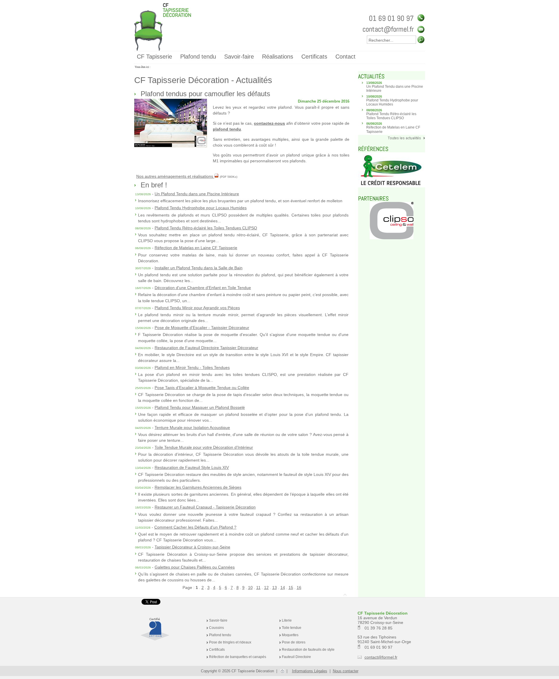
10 (250, 587)
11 (258, 587)
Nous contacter (345, 671)
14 (282, 587)
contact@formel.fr (381, 657)
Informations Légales (309, 671)
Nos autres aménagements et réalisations (175, 176)
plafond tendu (227, 129)
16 (299, 587)
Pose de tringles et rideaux (230, 642)
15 (291, 587)
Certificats (217, 650)
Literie (287, 620)
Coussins (216, 628)
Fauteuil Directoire (296, 657)
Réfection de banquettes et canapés (237, 657)
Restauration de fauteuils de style (308, 650)
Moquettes (290, 635)
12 (266, 587)
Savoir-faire (218, 620)
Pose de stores (293, 642)
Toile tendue (291, 628)
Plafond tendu (220, 635)
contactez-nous (269, 123)
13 (274, 587)
